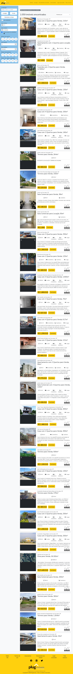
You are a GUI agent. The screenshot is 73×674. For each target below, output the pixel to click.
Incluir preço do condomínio (10, 32)
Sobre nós (7, 656)
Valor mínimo (4, 23)
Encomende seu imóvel (44, 2)
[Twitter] (42, 661)
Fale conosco (69, 2)
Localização (4, 7)
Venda (31, 2)
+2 (6, 39)
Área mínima (4, 42)
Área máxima (4, 47)
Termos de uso (17, 656)
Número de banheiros (6, 52)
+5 (16, 39)
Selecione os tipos (9, 17)
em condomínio (7, 20)
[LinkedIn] (36, 661)
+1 (3, 39)
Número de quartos (5, 36)
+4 (12, 39)
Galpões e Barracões (7, 34)
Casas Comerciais (14, 26)
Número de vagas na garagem (8, 58)
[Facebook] (31, 661)
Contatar (51, 36)
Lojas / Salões (13, 34)
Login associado (60, 2)
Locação (36, 2)
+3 (9, 39)
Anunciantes (53, 2)
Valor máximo (4, 28)
